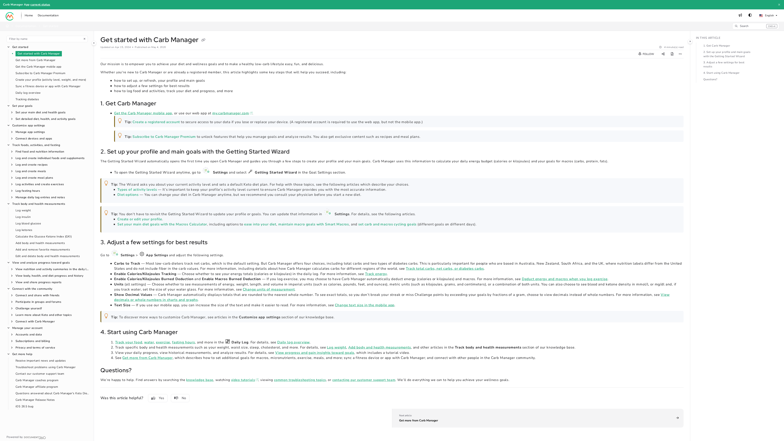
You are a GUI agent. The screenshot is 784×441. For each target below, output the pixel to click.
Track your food (128, 342)
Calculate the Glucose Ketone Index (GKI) (44, 236)
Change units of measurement (269, 289)
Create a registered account (156, 122)
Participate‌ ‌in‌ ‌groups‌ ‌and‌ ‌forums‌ (38, 302)
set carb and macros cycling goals (387, 224)
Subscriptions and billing (33, 341)
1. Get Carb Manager (716, 46)
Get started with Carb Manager (39, 54)
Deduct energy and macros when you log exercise (565, 279)
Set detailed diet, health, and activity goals (46, 119)
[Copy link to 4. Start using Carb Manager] (184, 332)
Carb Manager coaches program (37, 380)
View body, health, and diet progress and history (49, 276)
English (769, 15)
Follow (648, 54)
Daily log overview (28, 93)
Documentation (26, 26)
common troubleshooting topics (300, 380)
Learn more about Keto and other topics (44, 315)
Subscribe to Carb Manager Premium (41, 73)
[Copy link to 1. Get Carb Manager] (163, 104)
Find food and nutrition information (40, 152)
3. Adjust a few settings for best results (724, 64)
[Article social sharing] (663, 54)
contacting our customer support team (363, 380)
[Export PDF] (672, 54)
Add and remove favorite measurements (43, 250)
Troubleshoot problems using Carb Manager (46, 367)
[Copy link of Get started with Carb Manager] (203, 40)
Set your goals (22, 106)
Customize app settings (28, 125)
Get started (20, 47)
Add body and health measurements (40, 243)
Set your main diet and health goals (41, 112)
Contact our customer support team (40, 374)
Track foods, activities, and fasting (36, 145)
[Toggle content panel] (690, 41)
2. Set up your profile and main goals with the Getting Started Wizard (727, 54)
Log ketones (24, 230)
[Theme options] (750, 15)
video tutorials (244, 380)
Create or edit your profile (139, 219)
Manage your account (27, 328)
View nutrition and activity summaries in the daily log (53, 269)
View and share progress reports (39, 282)
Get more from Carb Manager (35, 60)
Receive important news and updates (41, 361)
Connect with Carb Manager (35, 321)
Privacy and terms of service (35, 348)
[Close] (779, 4)
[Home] (10, 15)
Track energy (376, 274)
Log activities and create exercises (40, 184)
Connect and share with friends (37, 295)
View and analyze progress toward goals (41, 263)
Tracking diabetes (27, 99)
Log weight (23, 210)
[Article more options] (680, 54)
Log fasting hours (28, 191)
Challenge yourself (29, 308)
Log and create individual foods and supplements (50, 158)
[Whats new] (740, 15)
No (184, 398)
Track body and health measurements (38, 204)
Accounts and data (29, 334)
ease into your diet (260, 224)
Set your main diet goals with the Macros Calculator (162, 224)
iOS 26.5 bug (24, 406)
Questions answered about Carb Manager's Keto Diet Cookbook (53, 393)
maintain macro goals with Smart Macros (313, 224)
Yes (161, 398)
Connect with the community (32, 289)
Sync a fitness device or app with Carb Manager (48, 86)
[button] (755, 26)
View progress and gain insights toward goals (314, 352)
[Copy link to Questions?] (138, 371)
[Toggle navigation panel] (93, 43)
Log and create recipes (32, 165)
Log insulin (23, 217)
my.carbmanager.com (232, 113)
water (149, 342)
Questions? (710, 79)
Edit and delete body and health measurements (48, 256)
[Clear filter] (84, 39)
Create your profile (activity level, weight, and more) (51, 80)
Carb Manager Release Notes (35, 400)
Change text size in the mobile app (364, 305)
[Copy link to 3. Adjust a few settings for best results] (214, 242)
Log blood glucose (28, 223)
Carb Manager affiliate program (37, 387)
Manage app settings (30, 132)
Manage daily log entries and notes (40, 197)
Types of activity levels (137, 189)
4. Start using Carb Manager (721, 73)
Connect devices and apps (34, 138)
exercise (163, 342)
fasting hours (183, 342)
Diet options (128, 194)
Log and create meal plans (34, 178)
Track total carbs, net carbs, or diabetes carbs (445, 268)
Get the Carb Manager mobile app (38, 67)
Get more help (22, 354)
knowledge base (199, 380)
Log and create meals (31, 171)
